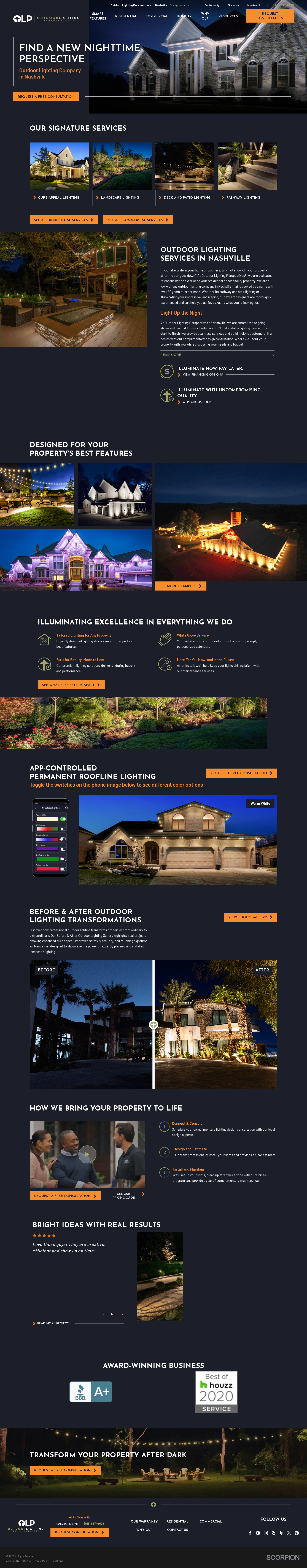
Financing (233, 5)
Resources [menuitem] (228, 16)
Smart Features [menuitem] (98, 16)
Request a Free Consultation (46, 97)
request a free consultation (62, 1196)
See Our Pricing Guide (124, 1196)
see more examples (178, 586)
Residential (177, 1521)
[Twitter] (289, 1533)
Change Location (179, 5)
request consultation (270, 16)
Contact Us (177, 1530)
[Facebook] (250, 1533)
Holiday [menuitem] (184, 16)
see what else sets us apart (68, 685)
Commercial (211, 1521)
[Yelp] (273, 1533)
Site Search (253, 5)
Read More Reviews (53, 1323)
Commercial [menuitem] (157, 16)
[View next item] (122, 1313)
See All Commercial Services (135, 220)
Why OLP (144, 1530)
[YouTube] (258, 1533)
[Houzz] (281, 1533)
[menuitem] (12, 1561)
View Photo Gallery (247, 917)
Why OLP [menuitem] (205, 16)
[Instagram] (266, 1533)
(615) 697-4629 (284, 5)
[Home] (46, 19)
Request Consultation (77, 1532)
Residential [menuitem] (126, 16)
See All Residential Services (61, 220)
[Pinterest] (297, 1533)
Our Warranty (212, 5)
